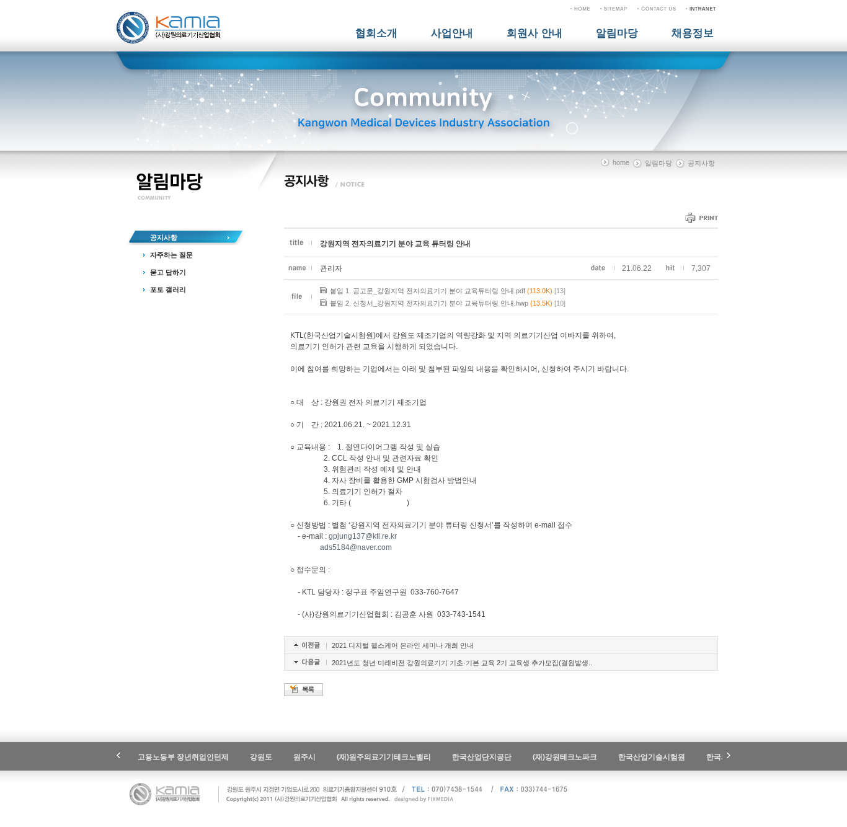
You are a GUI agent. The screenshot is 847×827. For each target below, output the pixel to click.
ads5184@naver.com (356, 547)
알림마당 (617, 33)
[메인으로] (580, 8)
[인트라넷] (701, 8)
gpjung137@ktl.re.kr (363, 536)
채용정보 (693, 33)
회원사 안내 (534, 33)
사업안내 (452, 33)
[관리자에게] (656, 8)
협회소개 (376, 33)
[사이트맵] (613, 8)
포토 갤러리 (168, 289)
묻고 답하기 (168, 272)
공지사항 (163, 237)
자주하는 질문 (171, 255)
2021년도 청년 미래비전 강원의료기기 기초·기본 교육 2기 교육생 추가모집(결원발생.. (462, 662)
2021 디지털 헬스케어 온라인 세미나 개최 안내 (403, 645)
